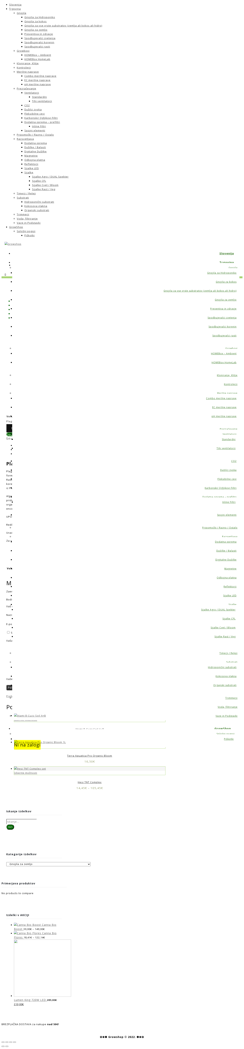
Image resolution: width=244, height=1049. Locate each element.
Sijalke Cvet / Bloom (45, 185)
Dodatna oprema (35, 143)
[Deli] (6, 1042)
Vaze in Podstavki (29, 222)
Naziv (11, 615)
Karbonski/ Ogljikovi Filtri (41, 118)
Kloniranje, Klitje (28, 63)
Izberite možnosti (25, 773)
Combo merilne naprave (40, 76)
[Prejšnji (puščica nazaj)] (3, 1046)
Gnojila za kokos (35, 21)
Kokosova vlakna (35, 206)
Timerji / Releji (26, 193)
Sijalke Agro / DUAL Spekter (50, 176)
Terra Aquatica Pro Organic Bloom (89, 755)
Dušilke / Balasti (35, 147)
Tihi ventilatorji (42, 101)
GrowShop (16, 227)
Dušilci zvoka (33, 109)
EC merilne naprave (37, 80)
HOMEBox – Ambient (37, 55)
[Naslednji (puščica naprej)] (6, 1046)
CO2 (27, 105)
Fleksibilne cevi (34, 113)
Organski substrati (36, 210)
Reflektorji (31, 164)
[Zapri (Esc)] (3, 1042)
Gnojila (21, 13)
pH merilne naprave (37, 84)
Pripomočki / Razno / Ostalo (35, 134)
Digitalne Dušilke (35, 151)
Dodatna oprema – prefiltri (42, 122)
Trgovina (15, 8)
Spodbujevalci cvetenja (39, 38)
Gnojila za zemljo (35, 29)
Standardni (39, 97)
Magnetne (31, 155)
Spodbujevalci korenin (39, 42)
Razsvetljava (25, 139)
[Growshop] (13, 244)
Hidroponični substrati (39, 202)
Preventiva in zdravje (38, 34)
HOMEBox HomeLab (37, 59)
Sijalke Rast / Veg (43, 189)
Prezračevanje (26, 88)
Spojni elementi (34, 130)
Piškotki (29, 235)
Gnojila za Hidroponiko (39, 17)
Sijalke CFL (39, 181)
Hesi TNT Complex (90, 782)
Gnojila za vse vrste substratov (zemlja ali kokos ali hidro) (63, 25)
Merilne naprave (28, 71)
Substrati (23, 197)
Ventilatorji (31, 92)
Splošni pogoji (26, 231)
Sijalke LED (31, 168)
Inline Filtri (39, 126)
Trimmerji (23, 214)
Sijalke (28, 172)
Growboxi (23, 50)
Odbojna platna (34, 160)
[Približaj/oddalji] (14, 1042)
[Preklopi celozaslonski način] (10, 1042)
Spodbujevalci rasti (37, 46)
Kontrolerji (24, 67)
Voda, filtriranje (27, 218)
